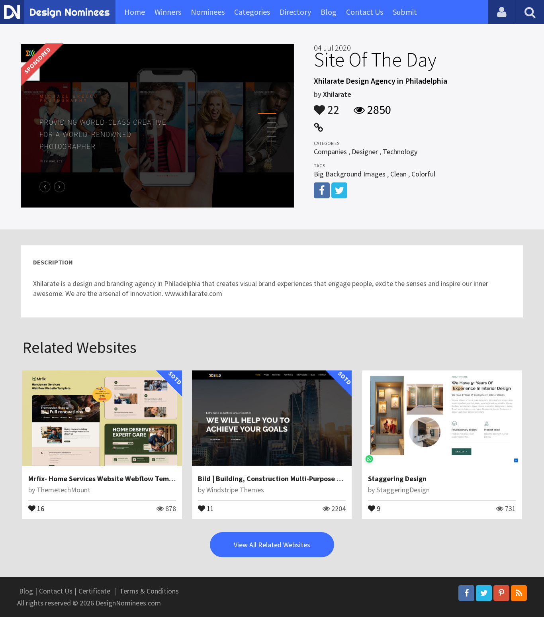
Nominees (208, 12)
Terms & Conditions (149, 590)
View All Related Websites (272, 544)
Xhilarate (337, 94)
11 (209, 508)
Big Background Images (349, 173)
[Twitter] (484, 593)
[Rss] (519, 593)
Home (134, 12)
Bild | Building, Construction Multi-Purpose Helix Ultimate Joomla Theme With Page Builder (344, 478)
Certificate (94, 590)
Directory (295, 12)
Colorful (423, 173)
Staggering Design (397, 478)
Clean (398, 173)
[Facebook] (466, 593)
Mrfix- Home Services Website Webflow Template (107, 478)
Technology (400, 151)
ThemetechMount (63, 489)
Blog (329, 12)
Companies (330, 151)
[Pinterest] (501, 593)
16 (39, 508)
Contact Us (364, 12)
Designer (365, 151)
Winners (168, 12)
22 (332, 106)
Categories (252, 12)
